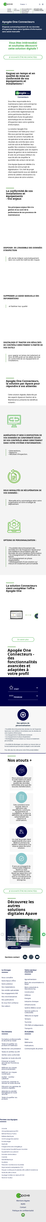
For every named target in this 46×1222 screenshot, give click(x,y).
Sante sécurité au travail (9, 1172)
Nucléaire (5, 1162)
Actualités (29, 1032)
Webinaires (29, 1042)
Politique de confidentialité (23, 1210)
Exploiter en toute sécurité (11, 1058)
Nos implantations (8, 987)
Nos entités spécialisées (10, 990)
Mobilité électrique (7, 1159)
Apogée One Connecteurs (39, 9)
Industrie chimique (31, 1001)
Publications (29, 1045)
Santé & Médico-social (33, 1008)
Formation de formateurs (9, 1154)
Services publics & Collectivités (31, 1011)
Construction (29, 992)
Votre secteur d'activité (31, 971)
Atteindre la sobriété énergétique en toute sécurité (9, 1092)
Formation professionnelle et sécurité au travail (11, 1040)
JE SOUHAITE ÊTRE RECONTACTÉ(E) (23, 57)
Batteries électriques (8, 1136)
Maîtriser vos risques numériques (9, 1073)
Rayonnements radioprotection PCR (12, 1167)
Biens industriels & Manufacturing (31, 988)
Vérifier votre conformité (11, 1055)
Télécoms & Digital (31, 1016)
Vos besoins (17, 9)
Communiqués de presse (34, 1049)
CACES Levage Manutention (10, 1139)
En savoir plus (23, 639)
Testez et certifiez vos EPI (11, 1052)
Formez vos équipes (8, 1120)
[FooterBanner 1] (23, 1197)
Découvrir (14, 947)
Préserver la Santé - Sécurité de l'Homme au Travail (10, 1062)
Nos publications (8, 1000)
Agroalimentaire (30, 979)
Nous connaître (7, 977)
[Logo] (8, 6)
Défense (28, 995)
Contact (23, 1207)
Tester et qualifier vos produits (9, 1098)
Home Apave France (9, 10)
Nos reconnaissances (9, 997)
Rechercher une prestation (11, 1049)
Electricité (4, 1144)
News (27, 1039)
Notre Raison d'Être (9, 981)
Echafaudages (6, 1141)
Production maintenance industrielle (13, 1165)
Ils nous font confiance (10, 1003)
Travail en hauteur (7, 1177)
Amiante (4, 1128)
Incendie (4, 1157)
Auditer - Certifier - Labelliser (8, 1077)
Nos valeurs (6, 1006)
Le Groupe (6, 970)
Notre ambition (7, 984)
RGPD (23, 1204)
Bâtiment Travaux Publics (9, 1134)
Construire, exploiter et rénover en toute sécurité (11, 1082)
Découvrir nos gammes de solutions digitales (27, 11)
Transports (28, 1028)
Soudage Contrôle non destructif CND (13, 1175)
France (22, 4)
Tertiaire (28, 1019)
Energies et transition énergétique (12, 1146)
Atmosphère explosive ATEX (10, 1131)
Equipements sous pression (10, 1152)
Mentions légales (23, 1200)
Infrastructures (30, 1005)
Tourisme (28, 1022)
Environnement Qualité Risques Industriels (14, 1149)
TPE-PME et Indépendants (34, 1025)
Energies (28, 998)
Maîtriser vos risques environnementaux (9, 1068)
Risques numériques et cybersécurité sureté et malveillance (20, 1170)
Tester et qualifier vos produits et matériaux (9, 1044)
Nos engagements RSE (10, 993)
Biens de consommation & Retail (34, 983)
